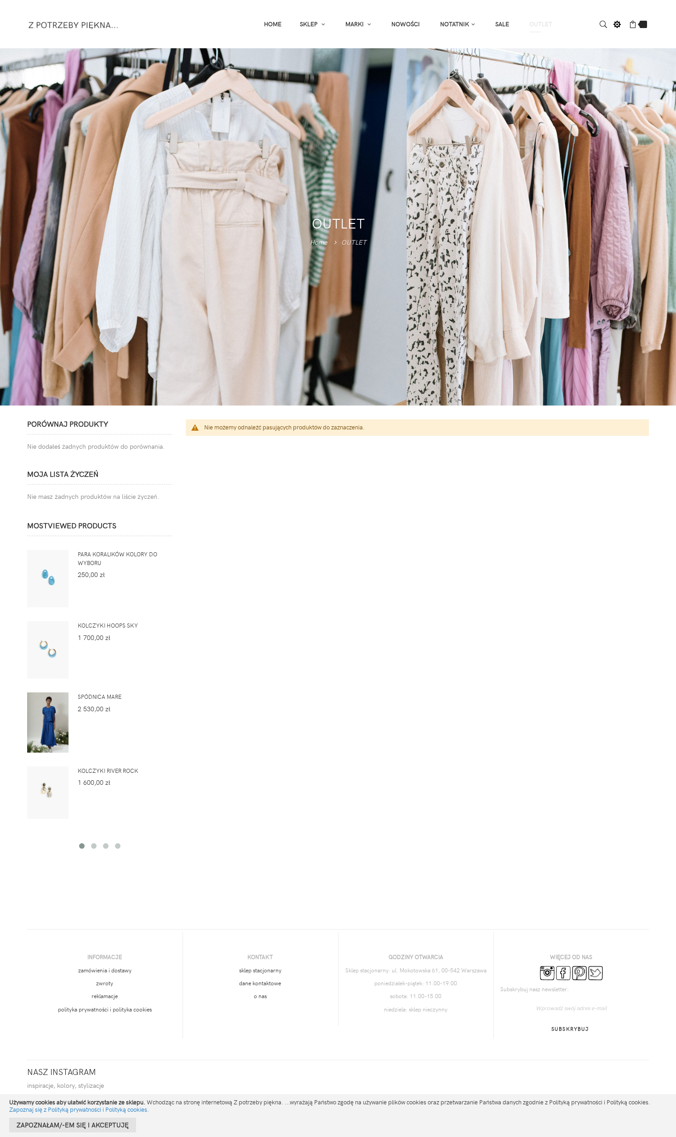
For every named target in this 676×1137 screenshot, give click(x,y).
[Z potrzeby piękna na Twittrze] (595, 972)
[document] (338, 1115)
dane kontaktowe (260, 983)
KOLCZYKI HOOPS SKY (108, 625)
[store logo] (73, 23)
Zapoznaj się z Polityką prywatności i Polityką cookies (78, 1109)
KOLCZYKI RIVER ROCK (108, 770)
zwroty (104, 983)
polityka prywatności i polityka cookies (105, 1009)
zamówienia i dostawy (105, 970)
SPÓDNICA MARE (99, 696)
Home (318, 241)
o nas (260, 996)
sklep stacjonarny (260, 970)
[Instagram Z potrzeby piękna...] (547, 972)
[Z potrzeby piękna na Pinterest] (579, 972)
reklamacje (105, 996)
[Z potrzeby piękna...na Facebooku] (563, 972)
